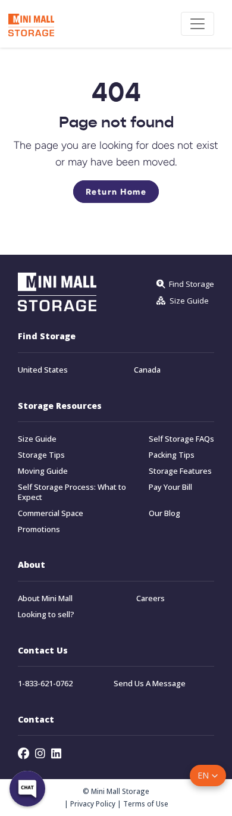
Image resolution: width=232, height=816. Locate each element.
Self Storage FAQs (181, 439)
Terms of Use (145, 803)
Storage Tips (41, 455)
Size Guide (37, 439)
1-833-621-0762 (45, 684)
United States (43, 370)
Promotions (39, 529)
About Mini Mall (45, 598)
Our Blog (164, 513)
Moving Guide (43, 471)
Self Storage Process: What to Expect (72, 492)
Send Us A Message (150, 684)
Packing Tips (172, 455)
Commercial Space (50, 513)
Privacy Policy (92, 803)
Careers (150, 598)
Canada (147, 370)
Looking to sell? (46, 614)
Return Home (116, 191)
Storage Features (180, 471)
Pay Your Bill (170, 487)
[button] (207, 775)
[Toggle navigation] (197, 24)
